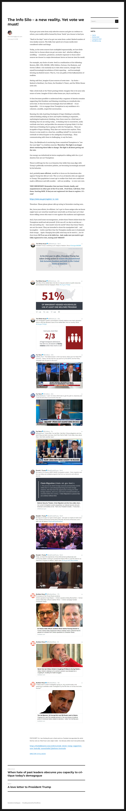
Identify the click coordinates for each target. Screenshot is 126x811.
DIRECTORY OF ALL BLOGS (38, 753)
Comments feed (96, 39)
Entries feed (95, 37)
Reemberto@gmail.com (15, 36)
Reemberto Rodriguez (14, 803)
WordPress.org (96, 41)
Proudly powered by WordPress (31, 803)
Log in (94, 35)
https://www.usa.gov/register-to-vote (44, 199)
